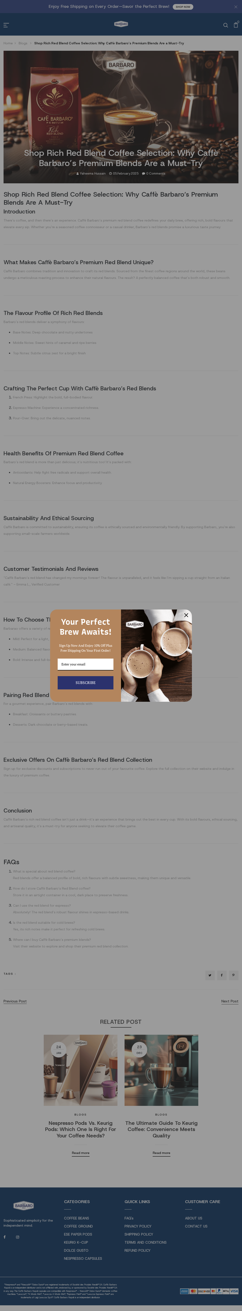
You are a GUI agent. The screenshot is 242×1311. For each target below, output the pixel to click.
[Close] (186, 615)
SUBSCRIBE (85, 682)
